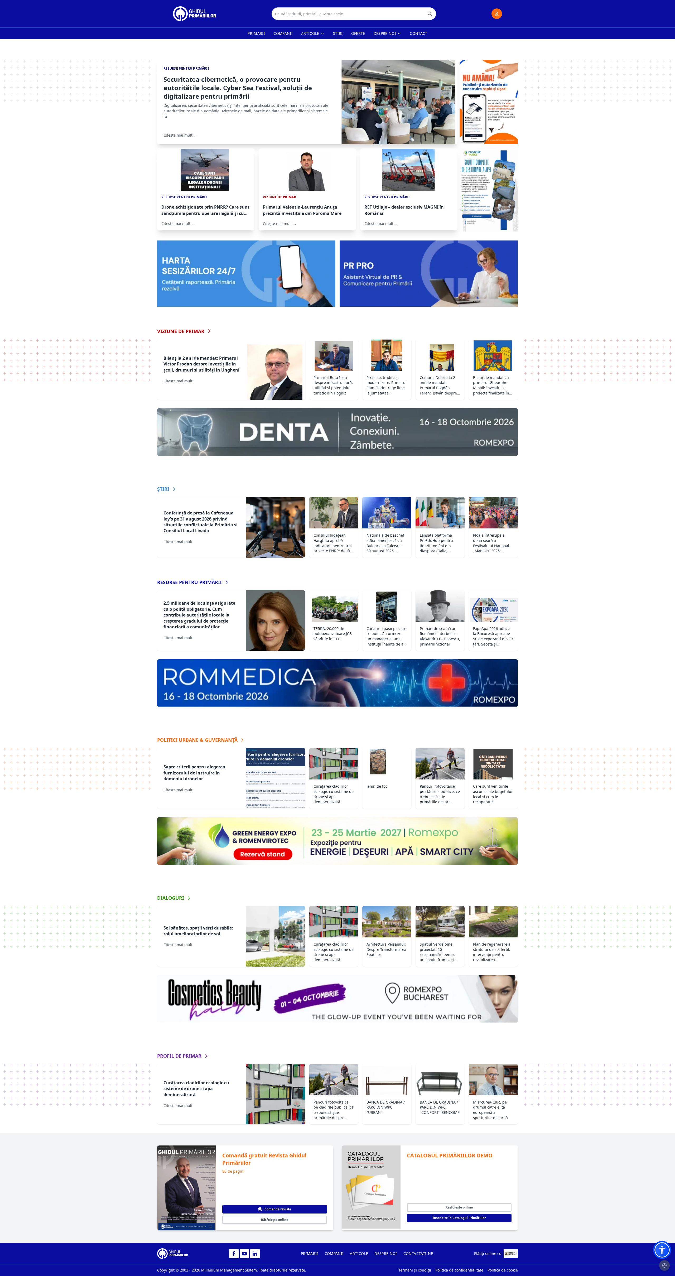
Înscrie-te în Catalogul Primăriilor (459, 1218)
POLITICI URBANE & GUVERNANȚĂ (197, 740)
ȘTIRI (163, 489)
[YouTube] (244, 1253)
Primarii (256, 33)
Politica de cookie (503, 1270)
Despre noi (385, 33)
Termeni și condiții (414, 1270)
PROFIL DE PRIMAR (179, 1056)
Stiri (338, 33)
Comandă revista (277, 1209)
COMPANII (334, 1253)
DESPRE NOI (385, 1253)
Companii (283, 33)
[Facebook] (234, 1253)
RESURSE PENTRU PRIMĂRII (189, 582)
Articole (310, 33)
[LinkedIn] (255, 1253)
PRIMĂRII (309, 1253)
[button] (662, 1250)
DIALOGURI (170, 898)
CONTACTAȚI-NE (418, 1253)
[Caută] (429, 13)
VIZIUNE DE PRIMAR (180, 331)
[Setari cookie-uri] (664, 1265)
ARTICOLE (359, 1253)
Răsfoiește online (274, 1219)
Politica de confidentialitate (459, 1270)
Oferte (358, 33)
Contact (418, 33)
